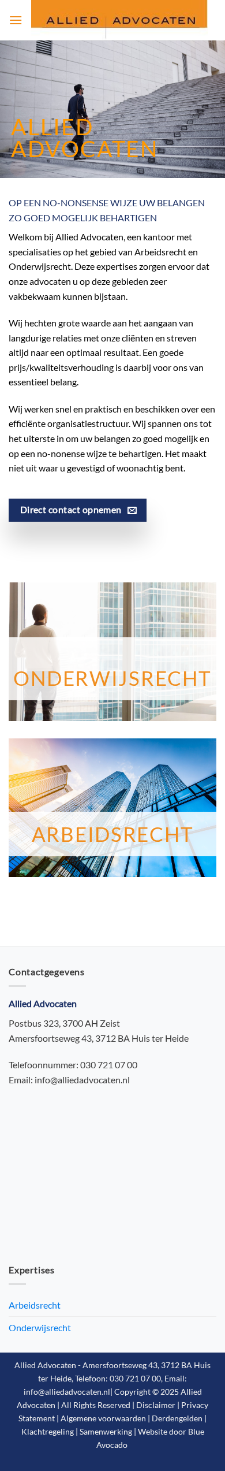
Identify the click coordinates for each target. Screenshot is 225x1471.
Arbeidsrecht (113, 834)
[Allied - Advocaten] (119, 20)
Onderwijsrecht (112, 678)
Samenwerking (106, 1431)
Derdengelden (177, 1418)
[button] (15, 20)
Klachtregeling (47, 1431)
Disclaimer (155, 1405)
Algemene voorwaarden (103, 1418)
